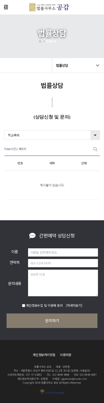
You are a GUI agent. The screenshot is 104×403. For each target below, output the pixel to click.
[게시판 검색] (95, 149)
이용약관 (65, 354)
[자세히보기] (74, 305)
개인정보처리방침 (44, 354)
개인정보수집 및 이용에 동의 (44, 305)
